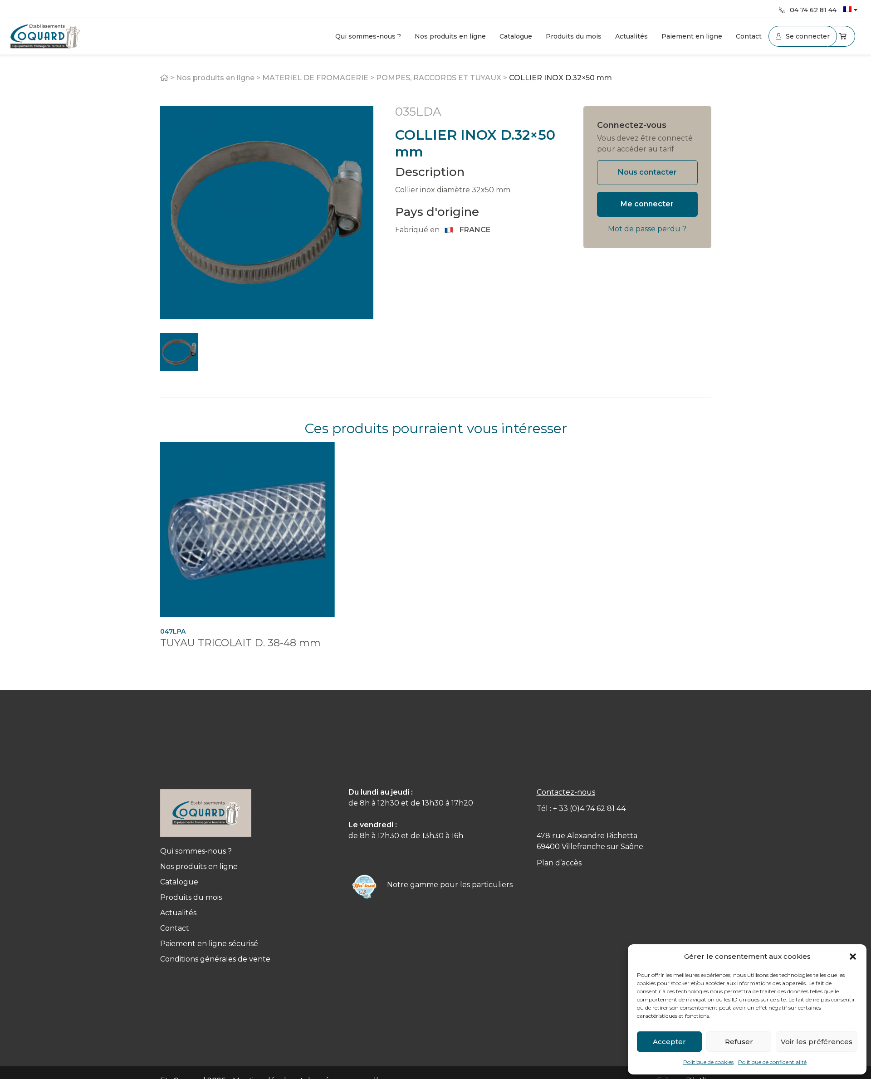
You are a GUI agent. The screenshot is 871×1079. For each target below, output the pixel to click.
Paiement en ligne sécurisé (209, 943)
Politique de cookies (708, 1062)
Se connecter (808, 36)
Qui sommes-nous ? (368, 36)
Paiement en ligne (691, 36)
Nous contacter (647, 172)
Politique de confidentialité (772, 1062)
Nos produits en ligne (450, 36)
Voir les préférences (816, 1041)
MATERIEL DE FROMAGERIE (315, 77)
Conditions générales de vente (215, 959)
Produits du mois (574, 36)
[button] (852, 956)
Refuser (739, 1041)
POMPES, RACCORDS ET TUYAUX (438, 77)
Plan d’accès (559, 863)
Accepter (669, 1041)
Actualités (631, 36)
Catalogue (515, 36)
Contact (749, 36)
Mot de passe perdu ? (647, 229)
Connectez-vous (631, 125)
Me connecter (647, 204)
